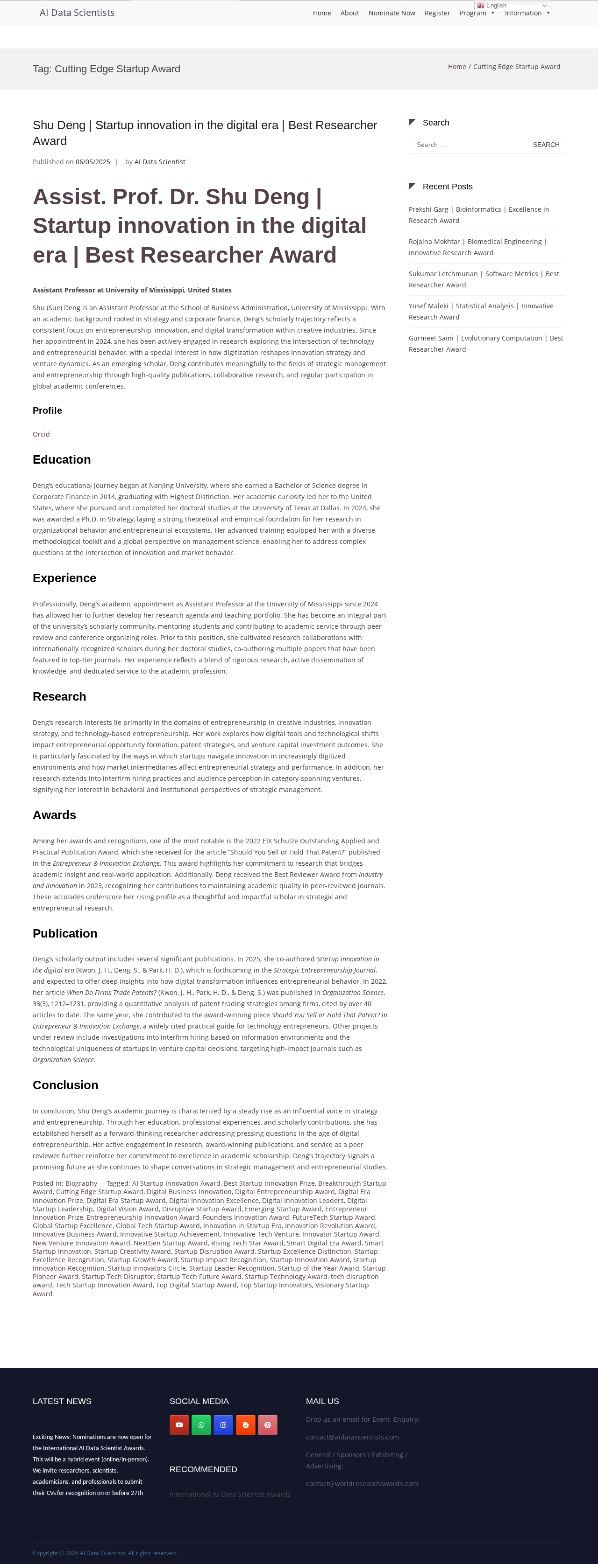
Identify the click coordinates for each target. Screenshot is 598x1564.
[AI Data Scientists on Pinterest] (268, 1425)
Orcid (41, 434)
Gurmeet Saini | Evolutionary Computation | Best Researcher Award (486, 344)
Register (437, 12)
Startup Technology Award (286, 1276)
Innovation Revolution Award (330, 1225)
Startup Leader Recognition (232, 1268)
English (495, 5)
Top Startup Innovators (276, 1284)
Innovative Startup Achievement (170, 1234)
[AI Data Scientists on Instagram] (223, 1425)
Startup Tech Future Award (199, 1276)
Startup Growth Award (142, 1259)
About (350, 12)
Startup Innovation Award (310, 1259)
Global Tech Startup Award (158, 1225)
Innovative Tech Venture (261, 1234)
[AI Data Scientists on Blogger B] (246, 1425)
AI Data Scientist (160, 161)
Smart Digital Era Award (324, 1242)
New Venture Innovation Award (81, 1242)
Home (322, 12)
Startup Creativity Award (132, 1251)
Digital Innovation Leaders (303, 1200)
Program (473, 12)
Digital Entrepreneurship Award (285, 1191)
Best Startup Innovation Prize (269, 1183)
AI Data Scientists (77, 12)
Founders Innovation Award (246, 1217)
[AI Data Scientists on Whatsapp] (201, 1425)
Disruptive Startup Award (202, 1208)
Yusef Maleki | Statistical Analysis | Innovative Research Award (481, 311)
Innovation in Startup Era (242, 1225)
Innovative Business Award (75, 1234)
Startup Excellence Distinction (304, 1251)
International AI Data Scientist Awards (230, 1494)
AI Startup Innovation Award (176, 1183)
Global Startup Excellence (73, 1225)
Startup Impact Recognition (223, 1259)
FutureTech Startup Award (333, 1217)
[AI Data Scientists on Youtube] (179, 1425)
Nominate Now (392, 12)
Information (523, 12)
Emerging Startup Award (283, 1208)
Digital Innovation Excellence (214, 1200)
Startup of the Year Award (318, 1268)
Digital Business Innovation (189, 1191)
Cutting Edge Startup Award (99, 1191)
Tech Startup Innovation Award (104, 1284)
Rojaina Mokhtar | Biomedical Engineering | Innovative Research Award (478, 247)
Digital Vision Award (127, 1208)
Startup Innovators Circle (147, 1268)
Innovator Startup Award (340, 1234)
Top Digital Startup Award (196, 1284)
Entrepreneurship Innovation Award (142, 1217)
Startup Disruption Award (214, 1251)
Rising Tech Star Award (247, 1242)
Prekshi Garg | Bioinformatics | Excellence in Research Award (479, 215)
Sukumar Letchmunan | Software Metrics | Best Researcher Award (484, 279)
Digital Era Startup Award (126, 1200)
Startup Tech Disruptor (118, 1276)
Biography (81, 1183)
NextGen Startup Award (171, 1242)
